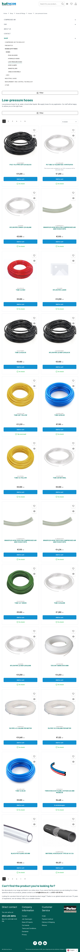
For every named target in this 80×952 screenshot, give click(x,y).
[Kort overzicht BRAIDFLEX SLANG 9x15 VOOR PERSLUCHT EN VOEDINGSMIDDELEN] (34, 511)
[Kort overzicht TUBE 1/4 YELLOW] (34, 448)
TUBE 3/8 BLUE (59, 415)
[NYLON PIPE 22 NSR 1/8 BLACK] (59, 332)
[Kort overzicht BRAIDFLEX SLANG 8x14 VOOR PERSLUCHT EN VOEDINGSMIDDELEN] (73, 198)
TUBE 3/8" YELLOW (20, 415)
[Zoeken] (63, 4)
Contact (24, 916)
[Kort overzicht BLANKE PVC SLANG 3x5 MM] (34, 824)
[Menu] (67, 4)
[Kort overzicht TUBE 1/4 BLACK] (34, 323)
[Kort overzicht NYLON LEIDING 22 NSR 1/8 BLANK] (34, 636)
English (72, 950)
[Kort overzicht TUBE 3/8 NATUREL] (73, 448)
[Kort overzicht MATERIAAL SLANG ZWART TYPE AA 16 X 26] (73, 824)
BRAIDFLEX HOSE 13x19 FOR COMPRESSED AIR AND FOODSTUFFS (59, 541)
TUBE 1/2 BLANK (59, 603)
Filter (41, 93)
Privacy (24, 934)
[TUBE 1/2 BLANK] (59, 582)
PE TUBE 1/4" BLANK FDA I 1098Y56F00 (59, 164)
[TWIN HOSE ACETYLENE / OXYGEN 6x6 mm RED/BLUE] (59, 770)
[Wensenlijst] (71, 4)
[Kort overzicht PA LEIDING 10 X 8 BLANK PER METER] (73, 699)
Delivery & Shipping (48, 922)
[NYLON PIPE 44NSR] (59, 269)
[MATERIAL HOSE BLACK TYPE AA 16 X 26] (59, 833)
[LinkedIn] (45, 943)
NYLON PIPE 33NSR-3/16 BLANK (20, 227)
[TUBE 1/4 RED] (20, 269)
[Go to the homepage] (9, 4)
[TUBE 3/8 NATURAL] (59, 457)
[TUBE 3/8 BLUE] (59, 394)
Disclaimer (25, 931)
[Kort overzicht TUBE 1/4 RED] (34, 261)
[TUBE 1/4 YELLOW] (20, 457)
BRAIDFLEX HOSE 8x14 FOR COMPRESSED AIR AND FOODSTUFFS (59, 228)
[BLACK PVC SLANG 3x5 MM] (20, 833)
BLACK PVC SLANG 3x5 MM (20, 853)
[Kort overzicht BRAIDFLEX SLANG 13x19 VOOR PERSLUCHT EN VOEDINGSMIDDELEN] (73, 511)
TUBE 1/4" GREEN (20, 603)
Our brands (25, 925)
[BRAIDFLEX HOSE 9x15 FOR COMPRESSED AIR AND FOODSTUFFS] (20, 520)
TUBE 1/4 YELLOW (20, 478)
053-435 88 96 (57, 892)
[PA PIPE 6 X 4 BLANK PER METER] (20, 708)
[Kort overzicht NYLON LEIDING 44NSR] (73, 261)
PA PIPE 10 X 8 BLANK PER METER (59, 728)
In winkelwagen (59, 805)
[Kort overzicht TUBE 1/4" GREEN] (34, 574)
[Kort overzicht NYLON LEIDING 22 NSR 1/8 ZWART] (73, 323)
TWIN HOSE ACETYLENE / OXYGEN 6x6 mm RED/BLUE (59, 791)
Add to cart (20, 179)
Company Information (28, 909)
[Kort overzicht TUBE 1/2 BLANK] (73, 574)
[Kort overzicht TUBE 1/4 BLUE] (34, 761)
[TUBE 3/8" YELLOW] (20, 394)
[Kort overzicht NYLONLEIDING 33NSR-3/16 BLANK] (34, 198)
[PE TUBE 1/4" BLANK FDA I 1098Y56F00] (59, 144)
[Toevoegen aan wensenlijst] (34, 130)
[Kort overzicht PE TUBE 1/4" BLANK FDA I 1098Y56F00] (73, 135)
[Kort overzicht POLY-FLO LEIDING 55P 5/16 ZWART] (34, 135)
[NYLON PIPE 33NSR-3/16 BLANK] (20, 207)
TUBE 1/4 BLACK (20, 352)
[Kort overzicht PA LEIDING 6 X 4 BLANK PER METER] (34, 699)
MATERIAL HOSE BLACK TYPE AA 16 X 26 (60, 853)
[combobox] (72, 950)
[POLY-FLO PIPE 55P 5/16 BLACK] (20, 144)
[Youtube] (40, 943)
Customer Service (47, 909)
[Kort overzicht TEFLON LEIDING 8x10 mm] (73, 636)
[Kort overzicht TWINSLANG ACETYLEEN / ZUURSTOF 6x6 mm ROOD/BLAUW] (73, 761)
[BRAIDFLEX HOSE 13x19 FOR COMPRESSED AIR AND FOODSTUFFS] (59, 520)
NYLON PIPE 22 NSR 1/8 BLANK (20, 665)
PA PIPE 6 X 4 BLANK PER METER (20, 728)
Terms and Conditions (29, 928)
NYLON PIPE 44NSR (59, 290)
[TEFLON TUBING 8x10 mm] (59, 645)
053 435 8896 (9, 916)
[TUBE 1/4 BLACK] (20, 332)
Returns (44, 925)
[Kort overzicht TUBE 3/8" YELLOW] (34, 386)
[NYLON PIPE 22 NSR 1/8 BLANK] (20, 645)
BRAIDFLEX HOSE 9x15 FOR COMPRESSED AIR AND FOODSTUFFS (20, 541)
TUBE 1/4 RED (20, 290)
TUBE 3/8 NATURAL (59, 478)
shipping (47, 949)
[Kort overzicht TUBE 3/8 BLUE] (73, 386)
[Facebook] (35, 943)
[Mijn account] (76, 4)
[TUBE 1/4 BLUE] (20, 770)
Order (44, 916)
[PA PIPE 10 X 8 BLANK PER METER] (59, 708)
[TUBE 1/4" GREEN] (20, 582)
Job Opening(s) (27, 919)
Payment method (47, 919)
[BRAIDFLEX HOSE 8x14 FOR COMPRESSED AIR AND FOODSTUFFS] (59, 207)
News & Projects (27, 922)
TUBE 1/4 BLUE (20, 791)
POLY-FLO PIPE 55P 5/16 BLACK (20, 164)
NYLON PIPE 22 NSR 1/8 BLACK (59, 352)
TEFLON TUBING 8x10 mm (59, 665)
